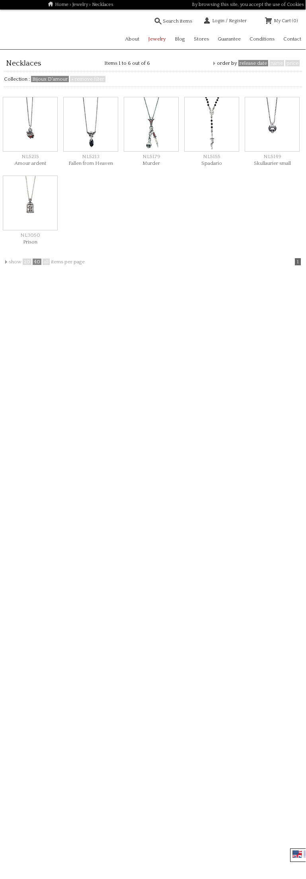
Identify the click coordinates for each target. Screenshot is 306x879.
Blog (180, 39)
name (277, 63)
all (46, 262)
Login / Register (229, 20)
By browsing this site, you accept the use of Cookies (248, 4)
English (297, 854)
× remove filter (87, 79)
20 (27, 262)
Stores (201, 39)
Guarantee (229, 39)
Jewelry (80, 4)
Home (61, 4)
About (132, 39)
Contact (292, 39)
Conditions (262, 39)
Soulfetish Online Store (28, 29)
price (292, 63)
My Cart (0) (286, 20)
